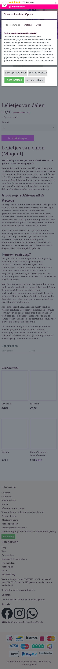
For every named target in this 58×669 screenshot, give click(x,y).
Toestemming (13, 25)
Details (28, 25)
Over (38, 25)
